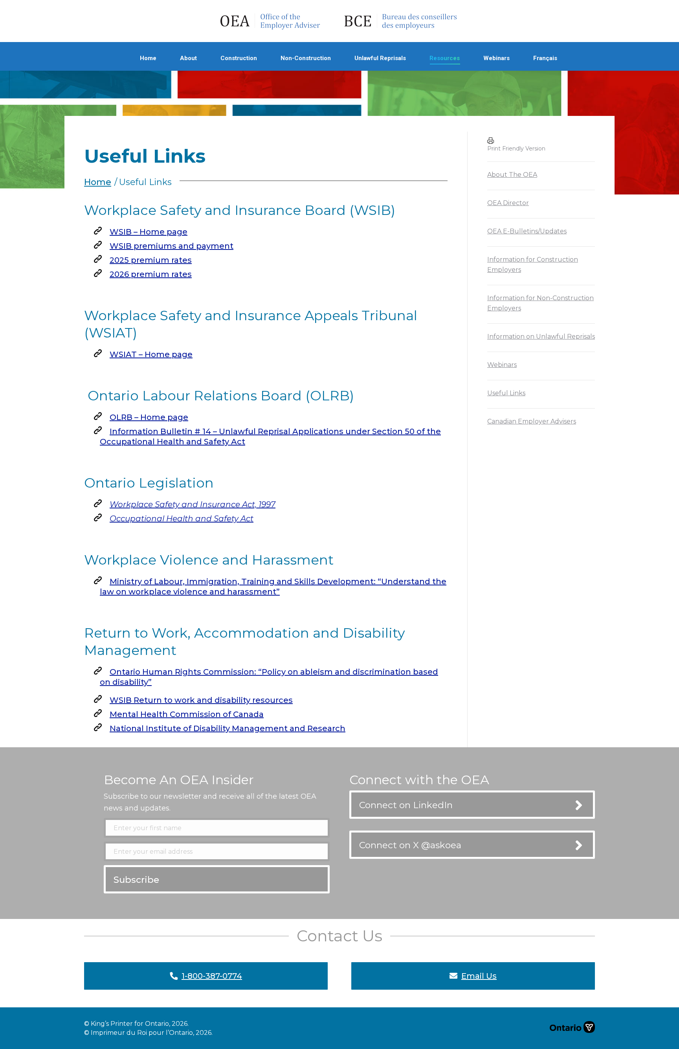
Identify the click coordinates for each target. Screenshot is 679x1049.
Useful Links (506, 393)
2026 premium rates (151, 274)
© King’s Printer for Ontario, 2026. (136, 1023)
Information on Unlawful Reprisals (541, 336)
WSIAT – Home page (151, 354)
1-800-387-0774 (212, 976)
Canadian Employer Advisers (531, 421)
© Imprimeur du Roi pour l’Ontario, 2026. (148, 1032)
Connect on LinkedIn (406, 805)
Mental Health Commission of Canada (187, 714)
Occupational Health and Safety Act (181, 518)
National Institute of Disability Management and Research (227, 728)
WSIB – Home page (148, 232)
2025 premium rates (151, 260)
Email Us (479, 976)
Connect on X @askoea (410, 845)
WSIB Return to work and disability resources (201, 700)
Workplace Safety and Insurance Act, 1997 (192, 504)
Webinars (502, 365)
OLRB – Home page (149, 417)
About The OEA (512, 174)
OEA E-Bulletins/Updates (527, 231)
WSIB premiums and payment (171, 246)
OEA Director (508, 203)
